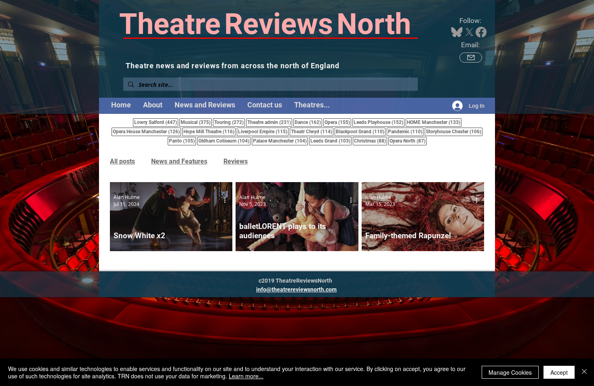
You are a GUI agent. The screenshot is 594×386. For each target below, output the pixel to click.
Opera (337, 122)
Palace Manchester (280, 141)
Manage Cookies (510, 372)
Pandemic (405, 131)
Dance (308, 122)
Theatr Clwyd (312, 131)
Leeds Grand (331, 141)
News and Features (179, 161)
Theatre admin (269, 122)
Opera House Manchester (147, 131)
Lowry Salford (156, 122)
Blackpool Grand (360, 131)
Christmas (370, 141)
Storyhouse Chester (454, 131)
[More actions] (227, 200)
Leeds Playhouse (379, 122)
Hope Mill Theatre (209, 131)
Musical (196, 122)
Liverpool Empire (263, 131)
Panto (182, 141)
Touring (229, 122)
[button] (312, 105)
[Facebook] (481, 32)
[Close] (584, 372)
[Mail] (470, 57)
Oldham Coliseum (224, 141)
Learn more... (246, 376)
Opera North (408, 141)
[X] (469, 32)
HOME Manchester (434, 122)
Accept (559, 372)
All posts (122, 161)
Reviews (235, 161)
